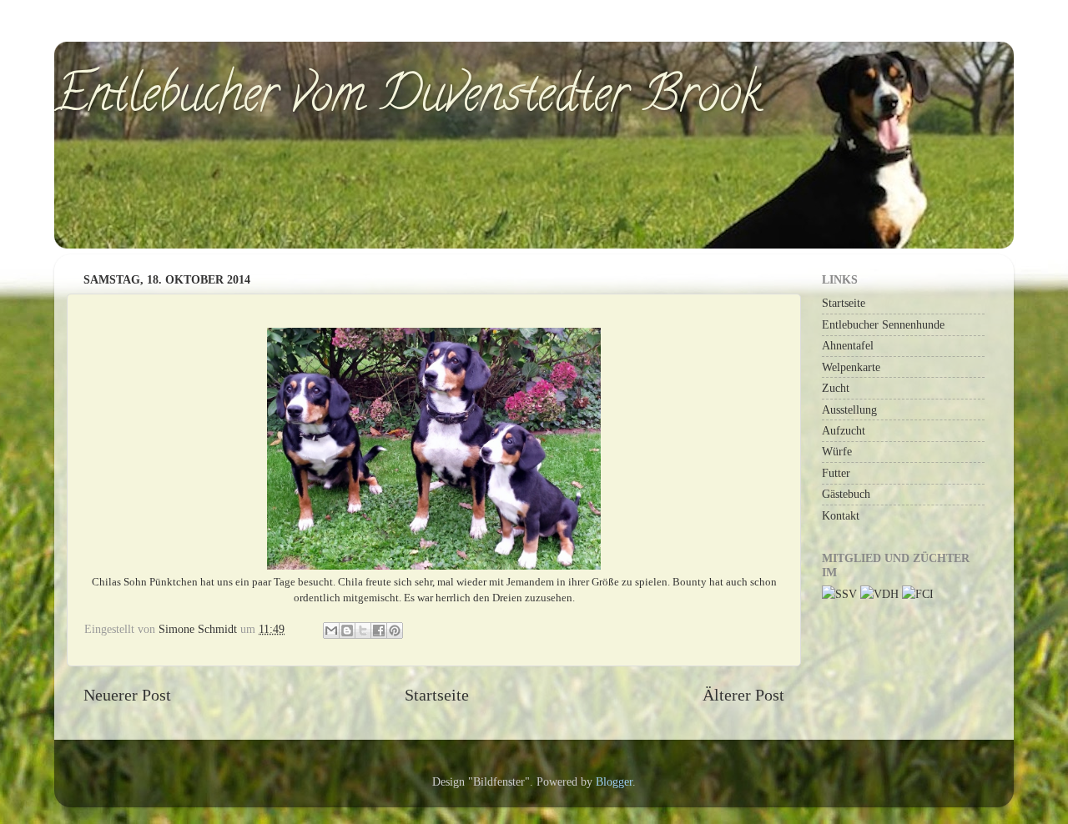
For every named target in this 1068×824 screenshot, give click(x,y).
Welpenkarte (851, 367)
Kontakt (840, 515)
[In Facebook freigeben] (378, 630)
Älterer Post (743, 695)
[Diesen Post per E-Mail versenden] (331, 630)
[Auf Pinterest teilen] (394, 630)
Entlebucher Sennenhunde (883, 324)
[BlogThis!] (347, 630)
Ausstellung (849, 409)
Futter (836, 473)
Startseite (437, 695)
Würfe (837, 451)
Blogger (614, 781)
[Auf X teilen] (363, 630)
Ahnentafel (848, 345)
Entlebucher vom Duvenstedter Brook (407, 99)
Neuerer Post (127, 695)
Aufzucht (843, 430)
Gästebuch (846, 493)
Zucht (835, 387)
